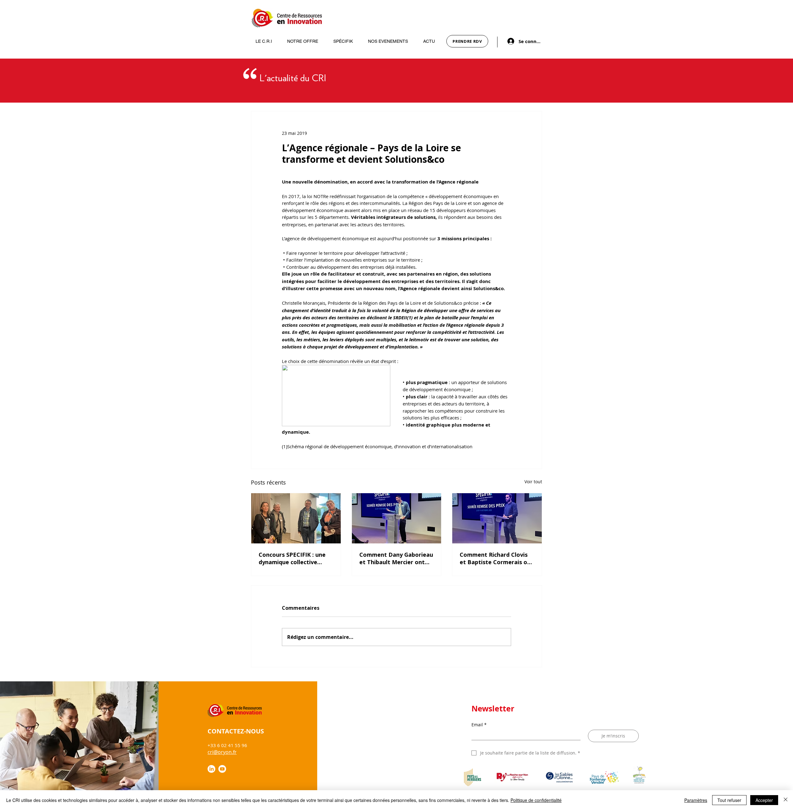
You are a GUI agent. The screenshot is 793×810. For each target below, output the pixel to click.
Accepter (764, 800)
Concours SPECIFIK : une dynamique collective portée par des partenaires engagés (292, 558)
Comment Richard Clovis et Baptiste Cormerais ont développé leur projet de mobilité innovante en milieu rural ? (496, 558)
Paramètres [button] (695, 800)
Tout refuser (729, 800)
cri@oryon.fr (222, 752)
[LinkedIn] (211, 769)
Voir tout (533, 482)
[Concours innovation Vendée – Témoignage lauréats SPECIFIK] (396, 518)
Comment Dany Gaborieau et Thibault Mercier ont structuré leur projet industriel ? (396, 558)
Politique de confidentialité (536, 800)
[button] (261, 41)
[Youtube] (222, 769)
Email (479, 724)
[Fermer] (785, 800)
